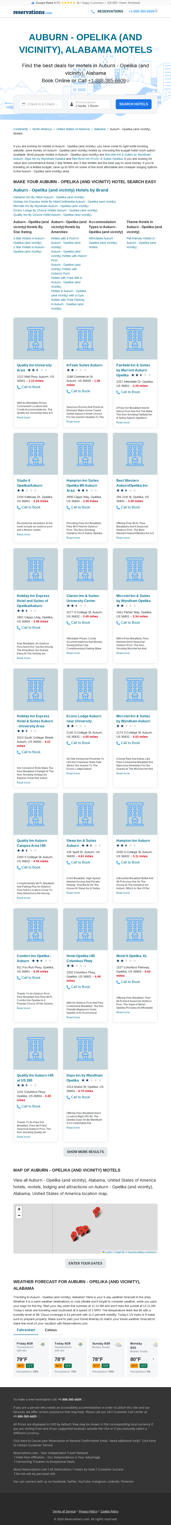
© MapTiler (119, 1252)
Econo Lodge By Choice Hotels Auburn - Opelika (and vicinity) (55, 210)
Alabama (100, 129)
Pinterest (127, 1481)
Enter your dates (85, 1263)
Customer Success (110, 1469)
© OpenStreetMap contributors (141, 1252)
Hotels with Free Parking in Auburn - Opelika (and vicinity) (67, 304)
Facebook (59, 1481)
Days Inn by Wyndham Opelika (45, 158)
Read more (23, 417)
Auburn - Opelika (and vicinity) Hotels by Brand (60, 190)
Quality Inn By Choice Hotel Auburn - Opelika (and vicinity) (52, 214)
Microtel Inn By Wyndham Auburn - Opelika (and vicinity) (51, 206)
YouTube (84, 1481)
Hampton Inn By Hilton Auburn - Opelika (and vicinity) (48, 197)
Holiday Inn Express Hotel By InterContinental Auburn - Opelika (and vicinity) (64, 201)
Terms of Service (64, 1511)
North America (42, 129)
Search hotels (133, 104)
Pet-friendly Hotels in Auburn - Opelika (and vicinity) (141, 243)
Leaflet (108, 1252)
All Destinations (61, 1469)
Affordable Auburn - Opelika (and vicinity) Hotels (103, 243)
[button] (78, 1231)
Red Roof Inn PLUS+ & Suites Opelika (97, 158)
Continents (20, 129)
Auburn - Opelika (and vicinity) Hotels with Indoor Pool (69, 256)
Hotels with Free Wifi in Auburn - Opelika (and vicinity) (66, 282)
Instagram (99, 1481)
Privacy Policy (88, 1511)
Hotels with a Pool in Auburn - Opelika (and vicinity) (65, 243)
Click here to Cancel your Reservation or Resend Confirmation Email (60, 1441)
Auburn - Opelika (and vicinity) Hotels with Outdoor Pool (65, 269)
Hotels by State (84, 1469)
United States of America (73, 129)
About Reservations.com (30, 1469)
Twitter (72, 1481)
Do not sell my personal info (35, 1474)
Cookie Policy (109, 1511)
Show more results (85, 1152)
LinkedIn (113, 1481)
